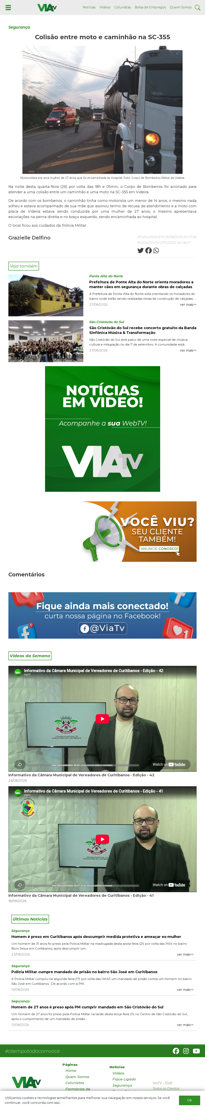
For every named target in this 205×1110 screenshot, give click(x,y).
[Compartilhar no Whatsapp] (156, 252)
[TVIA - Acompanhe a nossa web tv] (102, 429)
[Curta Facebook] (102, 615)
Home (70, 1071)
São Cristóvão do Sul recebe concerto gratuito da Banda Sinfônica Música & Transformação (142, 330)
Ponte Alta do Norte (106, 276)
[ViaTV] (46, 7)
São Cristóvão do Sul (106, 322)
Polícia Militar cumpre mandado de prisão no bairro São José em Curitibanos (84, 972)
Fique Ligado (124, 1079)
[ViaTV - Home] (31, 1084)
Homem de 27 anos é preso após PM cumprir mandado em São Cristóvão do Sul (87, 1007)
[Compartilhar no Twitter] (140, 252)
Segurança (19, 27)
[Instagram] (184, 1052)
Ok (189, 1100)
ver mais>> (188, 305)
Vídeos (104, 7)
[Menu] (8, 7)
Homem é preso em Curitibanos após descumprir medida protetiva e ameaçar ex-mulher (96, 937)
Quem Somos (181, 7)
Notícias (89, 7)
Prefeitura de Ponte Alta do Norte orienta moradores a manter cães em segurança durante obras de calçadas (141, 284)
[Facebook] (174, 1052)
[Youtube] (195, 1052)
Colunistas (122, 7)
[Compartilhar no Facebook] (148, 252)
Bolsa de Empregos (150, 7)
